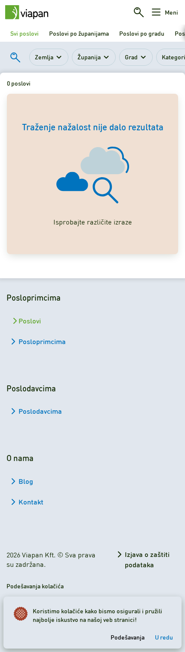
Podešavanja (128, 637)
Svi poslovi (24, 33)
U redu (164, 637)
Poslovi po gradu (141, 33)
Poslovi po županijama (79, 33)
